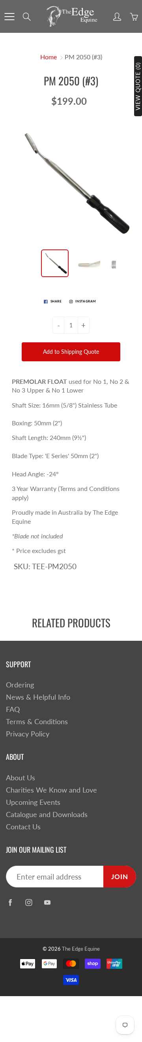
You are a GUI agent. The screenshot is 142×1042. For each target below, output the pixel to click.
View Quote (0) (138, 86)
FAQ (13, 709)
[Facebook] (10, 902)
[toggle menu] (9, 17)
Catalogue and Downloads (47, 814)
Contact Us (23, 827)
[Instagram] (29, 902)
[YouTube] (47, 902)
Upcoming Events (33, 802)
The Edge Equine (81, 949)
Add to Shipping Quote (71, 351)
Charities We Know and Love (51, 790)
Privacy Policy (27, 734)
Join (119, 876)
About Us (20, 778)
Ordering (20, 685)
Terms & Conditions (37, 721)
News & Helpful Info (38, 697)
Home (48, 56)
